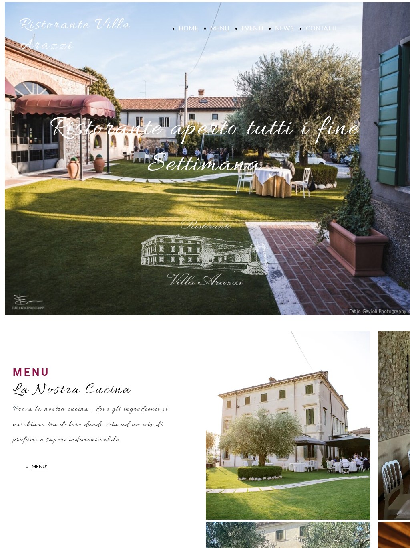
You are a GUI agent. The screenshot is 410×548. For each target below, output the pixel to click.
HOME (188, 28)
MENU (219, 28)
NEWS (284, 28)
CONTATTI (321, 28)
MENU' (39, 466)
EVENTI (252, 28)
